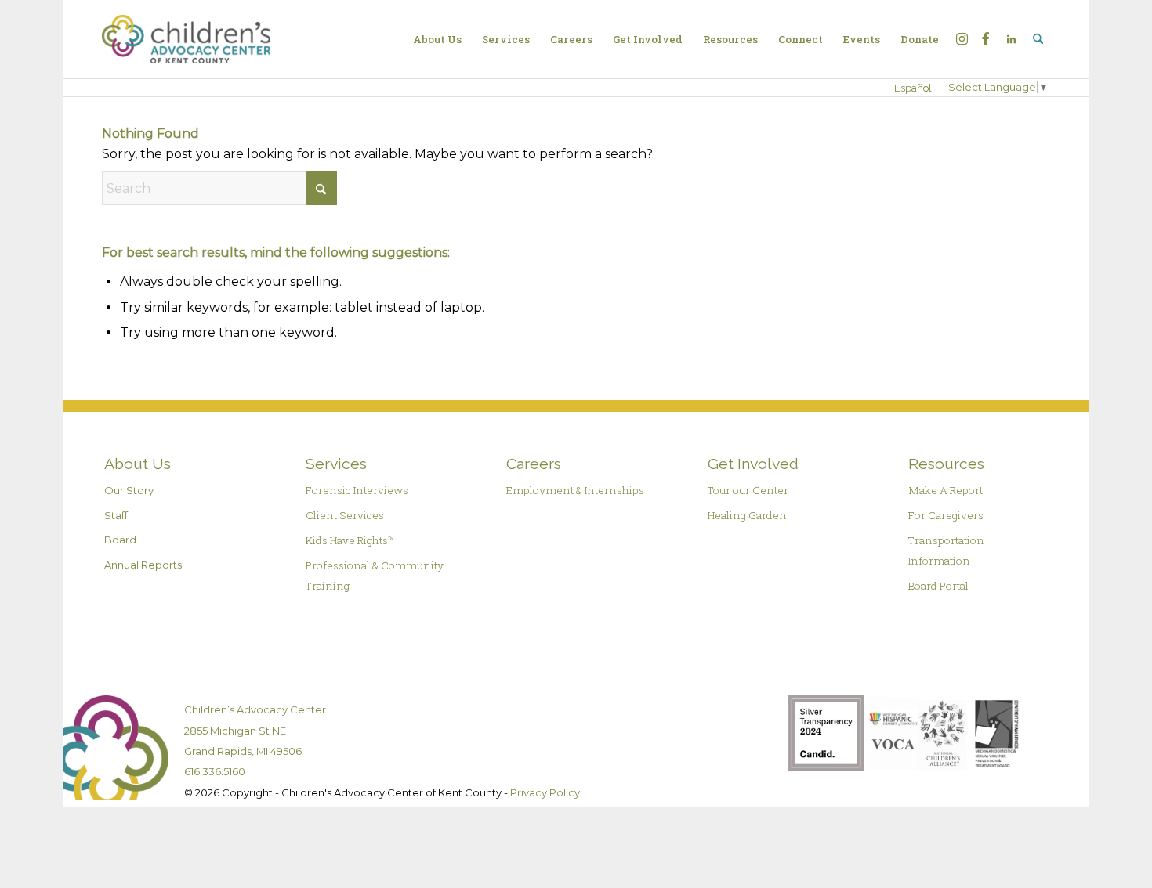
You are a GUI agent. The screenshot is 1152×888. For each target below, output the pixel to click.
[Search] (1038, 39)
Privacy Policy (545, 792)
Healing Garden (747, 515)
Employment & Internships (575, 490)
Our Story (129, 490)
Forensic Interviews (357, 490)
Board (120, 539)
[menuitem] (437, 39)
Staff (116, 515)
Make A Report (945, 490)
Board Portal (938, 586)
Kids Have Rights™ (350, 540)
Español (913, 88)
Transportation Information (946, 550)
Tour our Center (748, 490)
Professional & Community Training (375, 575)
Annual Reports (143, 564)
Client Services (345, 515)
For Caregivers (946, 515)
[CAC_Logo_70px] (186, 39)
